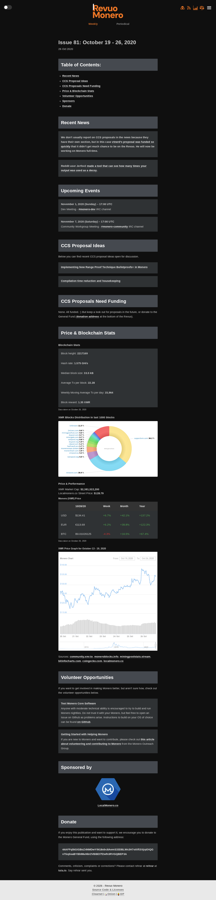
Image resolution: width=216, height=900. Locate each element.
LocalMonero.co (108, 805)
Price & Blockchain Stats (78, 91)
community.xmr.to (81, 656)
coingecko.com (92, 661)
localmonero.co (114, 661)
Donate (66, 106)
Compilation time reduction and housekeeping (90, 280)
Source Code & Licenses (108, 889)
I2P (122, 894)
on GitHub (83, 721)
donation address (88, 316)
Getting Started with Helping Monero (84, 734)
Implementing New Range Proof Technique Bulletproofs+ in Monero (104, 267)
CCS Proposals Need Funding (81, 86)
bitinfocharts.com (69, 661)
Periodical (123, 23)
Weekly (93, 23)
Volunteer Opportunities (77, 96)
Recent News (70, 75)
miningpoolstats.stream (135, 656)
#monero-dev (87, 209)
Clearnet (97, 894)
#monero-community (114, 226)
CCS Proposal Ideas (75, 81)
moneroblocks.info (106, 656)
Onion (111, 894)
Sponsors (68, 101)
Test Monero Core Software (78, 703)
